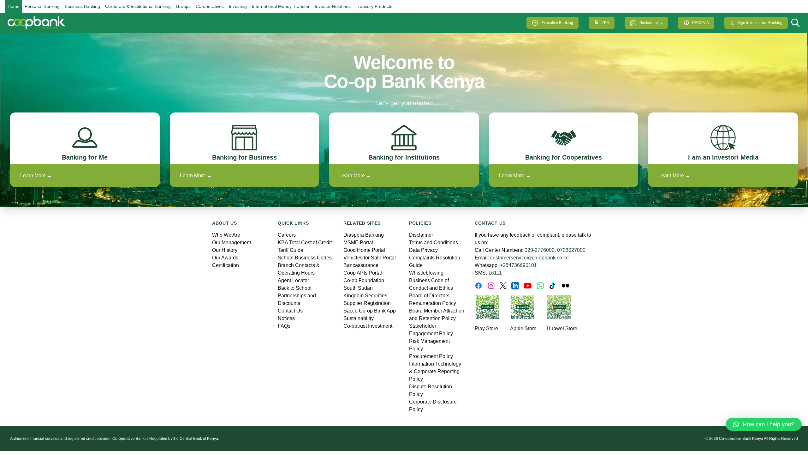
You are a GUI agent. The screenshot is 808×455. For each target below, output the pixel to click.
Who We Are (226, 235)
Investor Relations (333, 6)
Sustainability (650, 23)
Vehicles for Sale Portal (369, 257)
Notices (286, 318)
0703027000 (571, 250)
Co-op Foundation (363, 280)
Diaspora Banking (363, 235)
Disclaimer (421, 235)
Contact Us (290, 310)
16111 (495, 273)
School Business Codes (305, 257)
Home (14, 6)
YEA (605, 23)
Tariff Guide (290, 250)
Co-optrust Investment (367, 326)
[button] (764, 424)
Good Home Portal (364, 250)
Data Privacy (423, 250)
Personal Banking (42, 6)
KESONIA (700, 23)
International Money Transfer (281, 6)
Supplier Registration (367, 303)
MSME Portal (358, 242)
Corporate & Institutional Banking (138, 6)
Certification (225, 265)
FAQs (284, 326)
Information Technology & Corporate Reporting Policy (435, 371)
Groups (183, 6)
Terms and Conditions (433, 242)
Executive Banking (557, 23)
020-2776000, (540, 250)
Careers (287, 235)
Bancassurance (360, 265)
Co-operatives (210, 6)
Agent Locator (293, 280)
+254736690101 (518, 265)
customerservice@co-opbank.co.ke (529, 257)
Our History (224, 250)
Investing (238, 6)
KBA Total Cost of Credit (305, 242)
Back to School (295, 288)
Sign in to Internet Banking (759, 23)
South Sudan (358, 288)
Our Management (231, 242)
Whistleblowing (426, 273)
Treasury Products (374, 6)
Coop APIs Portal (362, 273)
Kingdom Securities (365, 295)
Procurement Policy (431, 356)
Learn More (36, 175)
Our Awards (225, 257)
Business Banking (82, 6)
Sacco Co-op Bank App (369, 310)
